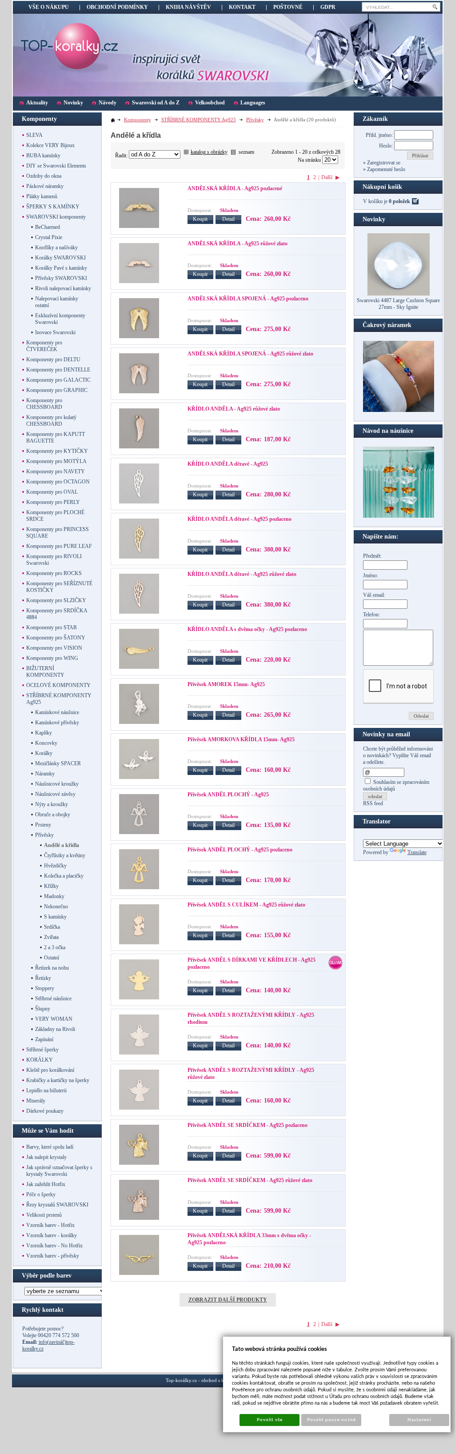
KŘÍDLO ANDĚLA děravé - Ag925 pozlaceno (239, 519)
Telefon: (371, 614)
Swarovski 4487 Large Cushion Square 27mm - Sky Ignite (398, 303)
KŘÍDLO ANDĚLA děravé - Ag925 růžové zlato (242, 574)
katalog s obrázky (209, 152)
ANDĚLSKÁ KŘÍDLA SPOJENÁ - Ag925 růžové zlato (250, 354)
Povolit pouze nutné (331, 1420)
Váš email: (374, 595)
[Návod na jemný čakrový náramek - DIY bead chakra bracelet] (398, 410)
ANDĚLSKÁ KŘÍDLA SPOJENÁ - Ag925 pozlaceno (248, 299)
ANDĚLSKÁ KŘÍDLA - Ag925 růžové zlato (237, 243)
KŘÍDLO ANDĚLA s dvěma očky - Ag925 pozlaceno (247, 629)
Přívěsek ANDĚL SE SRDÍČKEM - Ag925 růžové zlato (250, 1180)
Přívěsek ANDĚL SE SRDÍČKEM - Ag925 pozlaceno (247, 1125)
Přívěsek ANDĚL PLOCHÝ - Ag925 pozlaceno (240, 850)
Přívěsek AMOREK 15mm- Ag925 (226, 684)
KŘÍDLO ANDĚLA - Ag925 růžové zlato (234, 409)
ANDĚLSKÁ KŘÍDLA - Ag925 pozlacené (235, 188)
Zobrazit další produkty (227, 1300)
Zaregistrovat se (383, 163)
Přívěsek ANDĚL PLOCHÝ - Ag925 (228, 794)
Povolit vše (270, 1420)
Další (326, 177)
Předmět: (372, 556)
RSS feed (373, 803)
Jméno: (370, 575)
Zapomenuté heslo (385, 169)
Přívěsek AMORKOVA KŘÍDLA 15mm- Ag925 (241, 739)
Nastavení (419, 1420)
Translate (417, 852)
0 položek (399, 201)
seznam (246, 152)
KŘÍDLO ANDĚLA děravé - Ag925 (228, 464)
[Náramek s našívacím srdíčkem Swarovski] (398, 516)
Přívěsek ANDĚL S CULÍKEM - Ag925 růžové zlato (246, 905)
